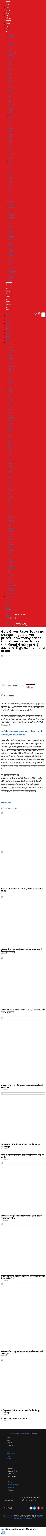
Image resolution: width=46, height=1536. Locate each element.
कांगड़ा (8, 10)
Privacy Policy (11, 1440)
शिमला (8, 23)
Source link (6, 803)
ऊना (7, 7)
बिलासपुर (8, 21)
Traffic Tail (21, 1517)
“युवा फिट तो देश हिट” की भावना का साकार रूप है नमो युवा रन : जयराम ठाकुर (11, 183)
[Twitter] (34, 1508)
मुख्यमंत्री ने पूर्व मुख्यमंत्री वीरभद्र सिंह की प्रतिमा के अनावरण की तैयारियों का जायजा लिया (12, 226)
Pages (8, 29)
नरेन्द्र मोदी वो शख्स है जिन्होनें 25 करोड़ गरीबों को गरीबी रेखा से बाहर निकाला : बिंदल (11, 137)
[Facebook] (31, 1508)
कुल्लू (7, 13)
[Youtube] (38, 1508)
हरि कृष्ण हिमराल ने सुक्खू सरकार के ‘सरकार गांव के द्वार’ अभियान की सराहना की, (11, 94)
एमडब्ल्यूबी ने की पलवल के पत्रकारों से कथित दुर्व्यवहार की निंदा (9, 296)
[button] (43, 311)
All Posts (30, 687)
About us (9, 1443)
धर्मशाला (8, 18)
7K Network (28, 1518)
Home (8, 1437)
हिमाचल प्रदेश (8, 3)
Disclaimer (10, 1445)
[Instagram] (42, 1508)
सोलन (7, 26)
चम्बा (7, 15)
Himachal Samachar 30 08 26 (14, 1419)
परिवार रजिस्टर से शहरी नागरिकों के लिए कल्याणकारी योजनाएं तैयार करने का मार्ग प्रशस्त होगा (12, 53)
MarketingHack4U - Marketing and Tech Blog (23, 1433)
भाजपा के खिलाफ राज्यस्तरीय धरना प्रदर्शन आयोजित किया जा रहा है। (19, 1529)
